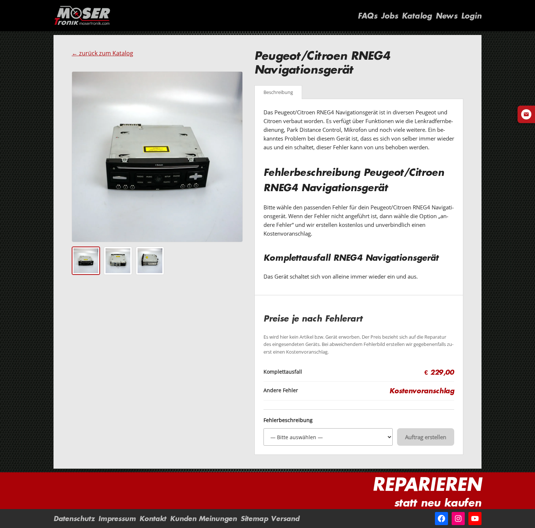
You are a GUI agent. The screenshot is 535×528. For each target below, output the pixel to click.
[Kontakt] (526, 114)
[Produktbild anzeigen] (86, 261)
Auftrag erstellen (425, 437)
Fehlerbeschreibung (288, 420)
